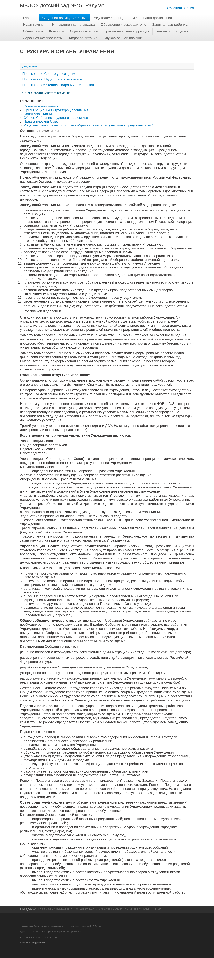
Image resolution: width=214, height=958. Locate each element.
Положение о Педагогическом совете (52, 79)
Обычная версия (180, 8)
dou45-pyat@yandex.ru (35, 943)
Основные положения (41, 106)
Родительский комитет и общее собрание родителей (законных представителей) (88, 125)
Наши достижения (157, 18)
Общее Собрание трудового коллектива (56, 118)
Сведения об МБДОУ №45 (63, 18)
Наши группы (33, 24)
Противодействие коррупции (127, 31)
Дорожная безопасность (42, 38)
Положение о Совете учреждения (49, 74)
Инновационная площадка (73, 24)
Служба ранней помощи (122, 38)
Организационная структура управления (56, 110)
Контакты (56, 31)
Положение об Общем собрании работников (58, 85)
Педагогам (126, 18)
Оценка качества (84, 31)
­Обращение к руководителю (123, 24)
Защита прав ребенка (169, 24)
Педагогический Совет (42, 121)
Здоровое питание (82, 38)
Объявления (33, 31)
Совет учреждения (39, 114)
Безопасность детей (171, 31)
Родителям (101, 18)
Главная (29, 18)
